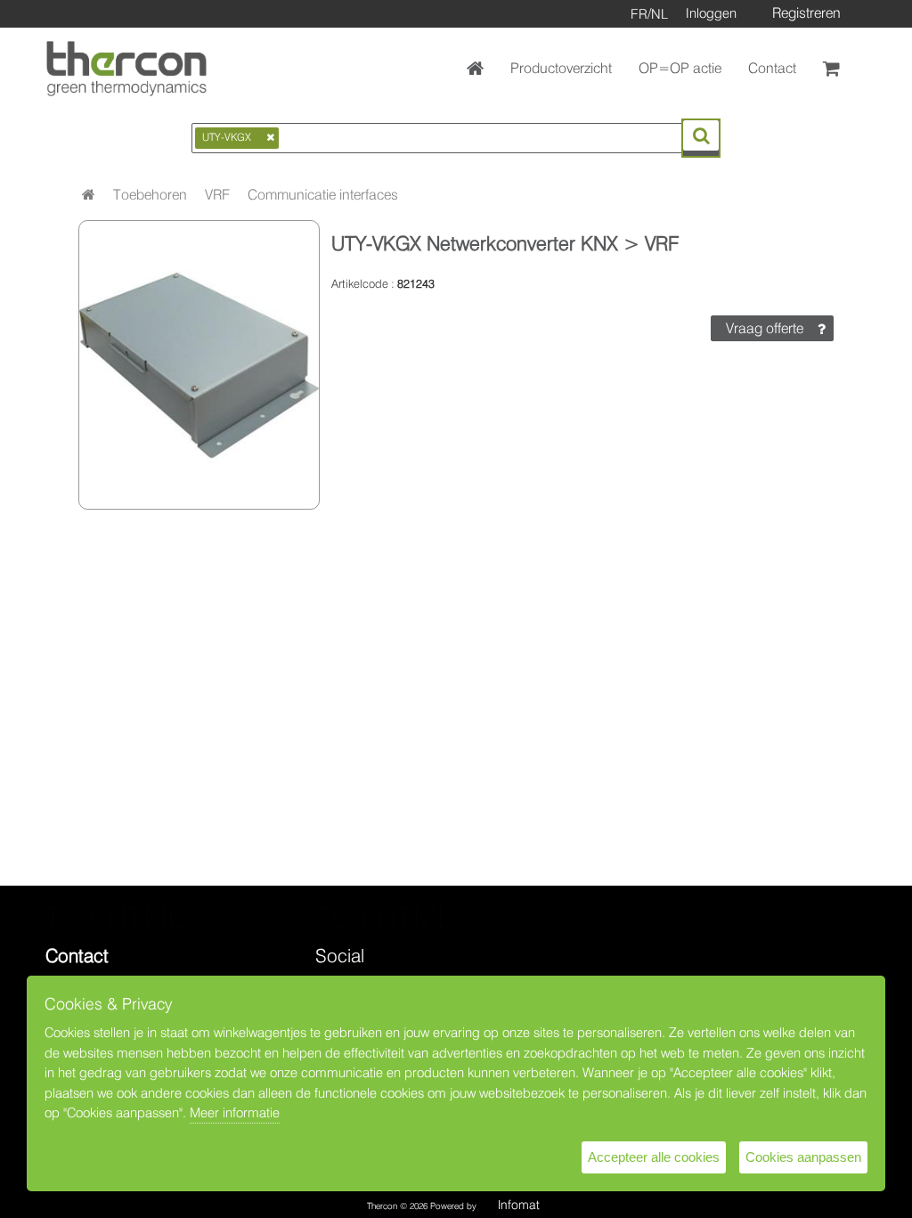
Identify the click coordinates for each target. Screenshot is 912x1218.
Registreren (806, 12)
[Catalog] (88, 194)
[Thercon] (126, 68)
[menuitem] (150, 195)
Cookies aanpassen (803, 1157)
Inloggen (711, 13)
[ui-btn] (701, 135)
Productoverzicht (561, 68)
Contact (772, 68)
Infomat (519, 1205)
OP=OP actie (680, 68)
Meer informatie (235, 1113)
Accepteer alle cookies (654, 1157)
